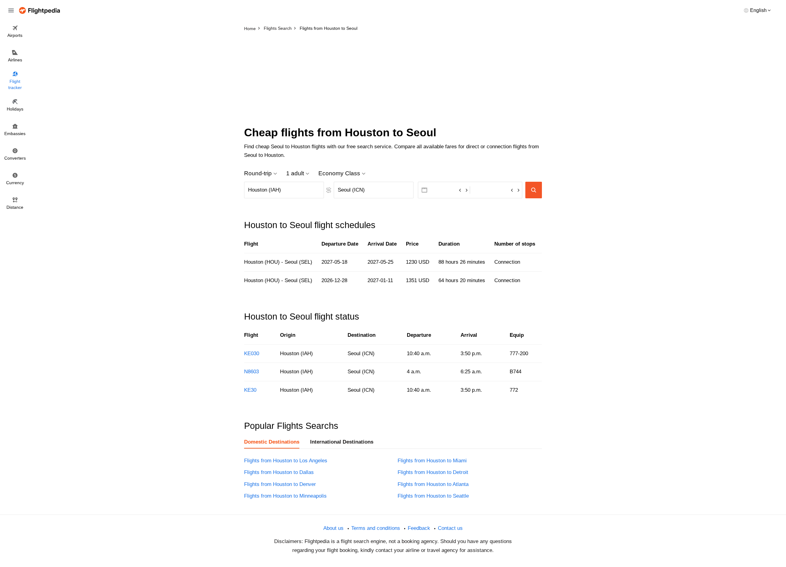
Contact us (450, 528)
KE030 (251, 353)
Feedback (419, 528)
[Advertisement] (393, 80)
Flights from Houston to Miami (432, 461)
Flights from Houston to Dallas (279, 472)
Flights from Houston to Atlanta (433, 484)
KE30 (250, 390)
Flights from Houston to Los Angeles (285, 461)
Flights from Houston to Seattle (433, 496)
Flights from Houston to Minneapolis (285, 496)
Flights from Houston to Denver (280, 484)
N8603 (251, 372)
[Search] (533, 190)
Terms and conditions (375, 528)
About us (333, 528)
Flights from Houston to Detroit (433, 472)
